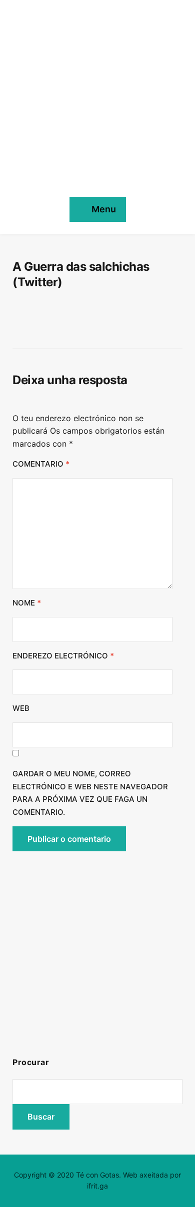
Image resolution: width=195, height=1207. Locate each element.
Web (21, 708)
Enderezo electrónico (63, 655)
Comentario (41, 464)
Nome (26, 602)
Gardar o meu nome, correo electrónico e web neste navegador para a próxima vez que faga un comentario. (90, 793)
